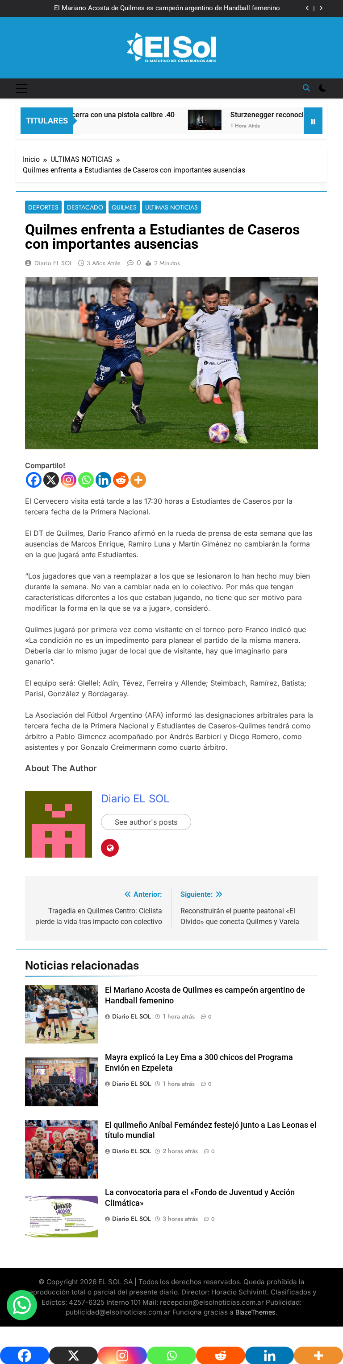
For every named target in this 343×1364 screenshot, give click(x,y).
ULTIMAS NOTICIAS (171, 207)
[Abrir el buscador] (306, 87)
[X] (51, 480)
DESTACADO (85, 207)
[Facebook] (34, 480)
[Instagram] (68, 480)
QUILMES (124, 207)
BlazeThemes (255, 1312)
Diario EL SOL (53, 263)
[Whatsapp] (86, 480)
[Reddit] (121, 480)
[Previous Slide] (307, 8)
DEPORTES (43, 207)
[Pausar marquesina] (313, 120)
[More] (138, 480)
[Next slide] (321, 8)
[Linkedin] (103, 480)
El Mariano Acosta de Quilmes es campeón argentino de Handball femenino (167, 8)
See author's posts (146, 822)
